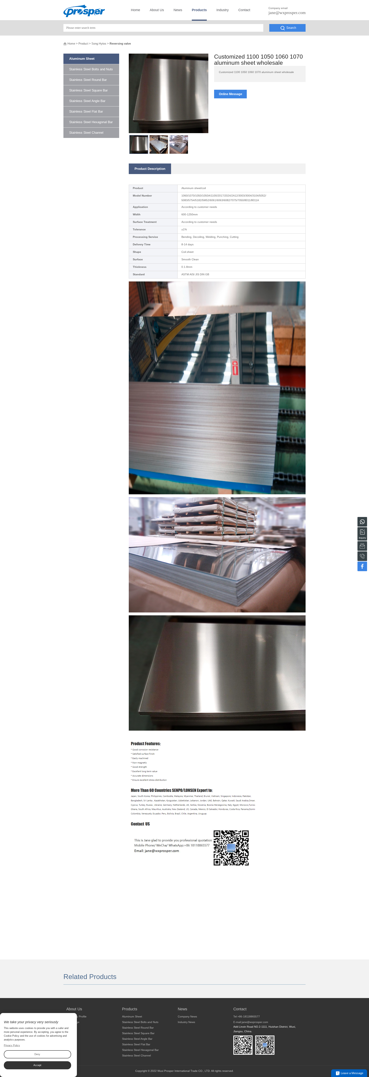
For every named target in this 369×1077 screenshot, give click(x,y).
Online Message (230, 94)
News (178, 10)
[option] (168, 93)
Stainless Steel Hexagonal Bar (91, 122)
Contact (244, 10)
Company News (187, 1016)
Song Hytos (98, 43)
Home (135, 10)
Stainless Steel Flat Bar (86, 111)
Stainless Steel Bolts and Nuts (91, 69)
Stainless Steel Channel (86, 132)
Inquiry (362, 531)
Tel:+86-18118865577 (246, 1016)
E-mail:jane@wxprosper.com (250, 1022)
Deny (37, 1054)
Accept (37, 1065)
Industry (222, 10)
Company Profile (76, 1016)
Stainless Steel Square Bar (88, 90)
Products (199, 10)
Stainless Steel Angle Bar (87, 101)
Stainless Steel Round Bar (88, 80)
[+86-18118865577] (362, 522)
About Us (157, 10)
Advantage (72, 1022)
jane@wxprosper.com (287, 12)
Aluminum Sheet (82, 59)
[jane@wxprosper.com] (362, 546)
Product (83, 43)
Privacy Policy (12, 1045)
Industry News (186, 1022)
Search (291, 27)
